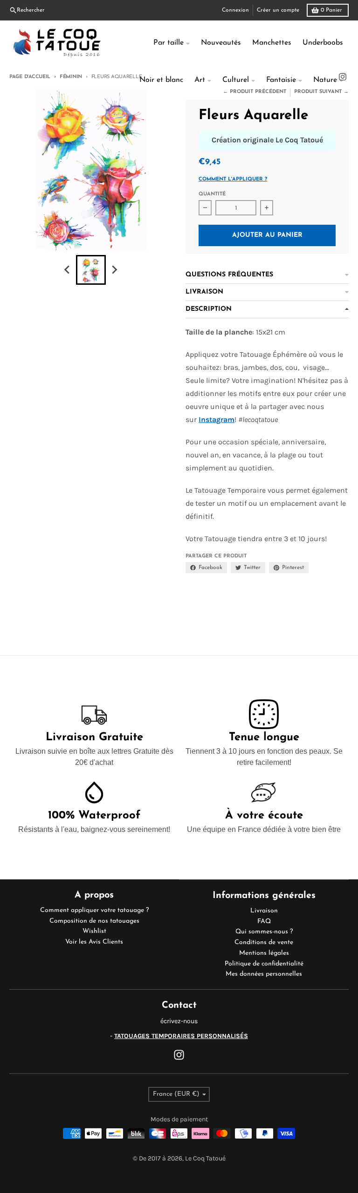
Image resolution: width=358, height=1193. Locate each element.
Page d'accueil (29, 77)
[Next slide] (114, 270)
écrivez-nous (179, 1021)
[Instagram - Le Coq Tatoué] (179, 1054)
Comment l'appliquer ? (233, 179)
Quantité (212, 194)
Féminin (71, 77)
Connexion (235, 10)
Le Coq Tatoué (205, 1158)
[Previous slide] (67, 270)
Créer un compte (278, 10)
